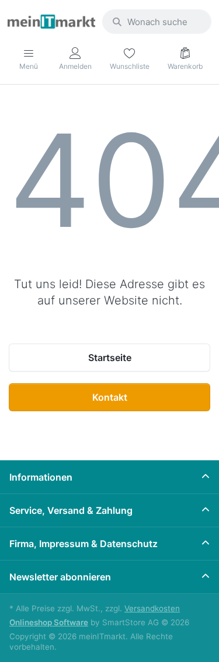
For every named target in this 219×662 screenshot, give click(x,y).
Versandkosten (152, 608)
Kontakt (109, 397)
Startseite (109, 357)
